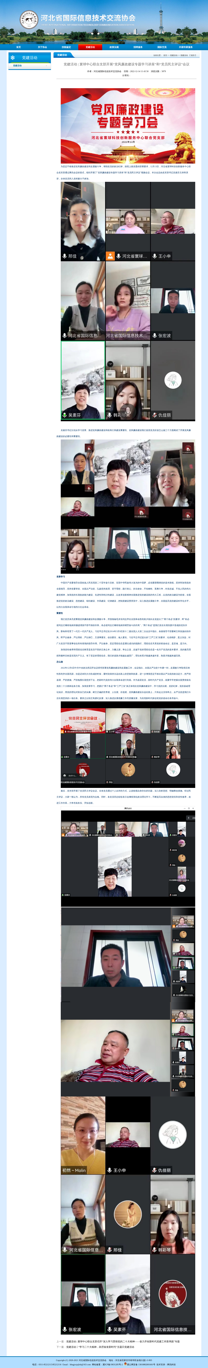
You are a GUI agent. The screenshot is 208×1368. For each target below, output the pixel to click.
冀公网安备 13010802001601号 (141, 1364)
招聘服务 (138, 47)
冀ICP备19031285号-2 (113, 1364)
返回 (193, 55)
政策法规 (114, 47)
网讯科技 (171, 1364)
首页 (18, 47)
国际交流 (162, 47)
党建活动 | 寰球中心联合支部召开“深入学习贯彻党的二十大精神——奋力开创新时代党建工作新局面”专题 (123, 1341)
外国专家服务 (186, 47)
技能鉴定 (66, 47)
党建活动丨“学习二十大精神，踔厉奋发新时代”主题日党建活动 (100, 1347)
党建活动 (90, 47)
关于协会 (42, 47)
